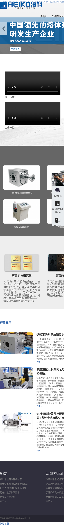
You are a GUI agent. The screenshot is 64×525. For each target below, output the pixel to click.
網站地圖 (4, 523)
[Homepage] (58, 179)
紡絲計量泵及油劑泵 (10, 492)
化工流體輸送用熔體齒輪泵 (13, 488)
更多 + (3, 501)
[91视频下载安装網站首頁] (21, 5)
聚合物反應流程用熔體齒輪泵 (14, 483)
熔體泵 (43, 16)
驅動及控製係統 (7, 497)
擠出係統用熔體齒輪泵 (11, 479)
